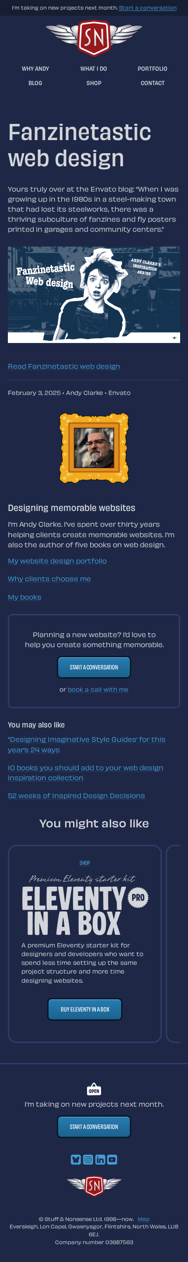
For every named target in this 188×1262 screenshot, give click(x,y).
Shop (94, 82)
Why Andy (35, 68)
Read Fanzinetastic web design (64, 366)
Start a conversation (148, 7)
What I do (93, 68)
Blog (35, 82)
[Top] (94, 1193)
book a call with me (98, 689)
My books (25, 596)
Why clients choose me (49, 578)
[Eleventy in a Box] (85, 905)
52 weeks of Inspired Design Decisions (76, 795)
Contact (153, 82)
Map (144, 1218)
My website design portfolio (57, 560)
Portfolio (152, 68)
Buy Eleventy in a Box (85, 1009)
